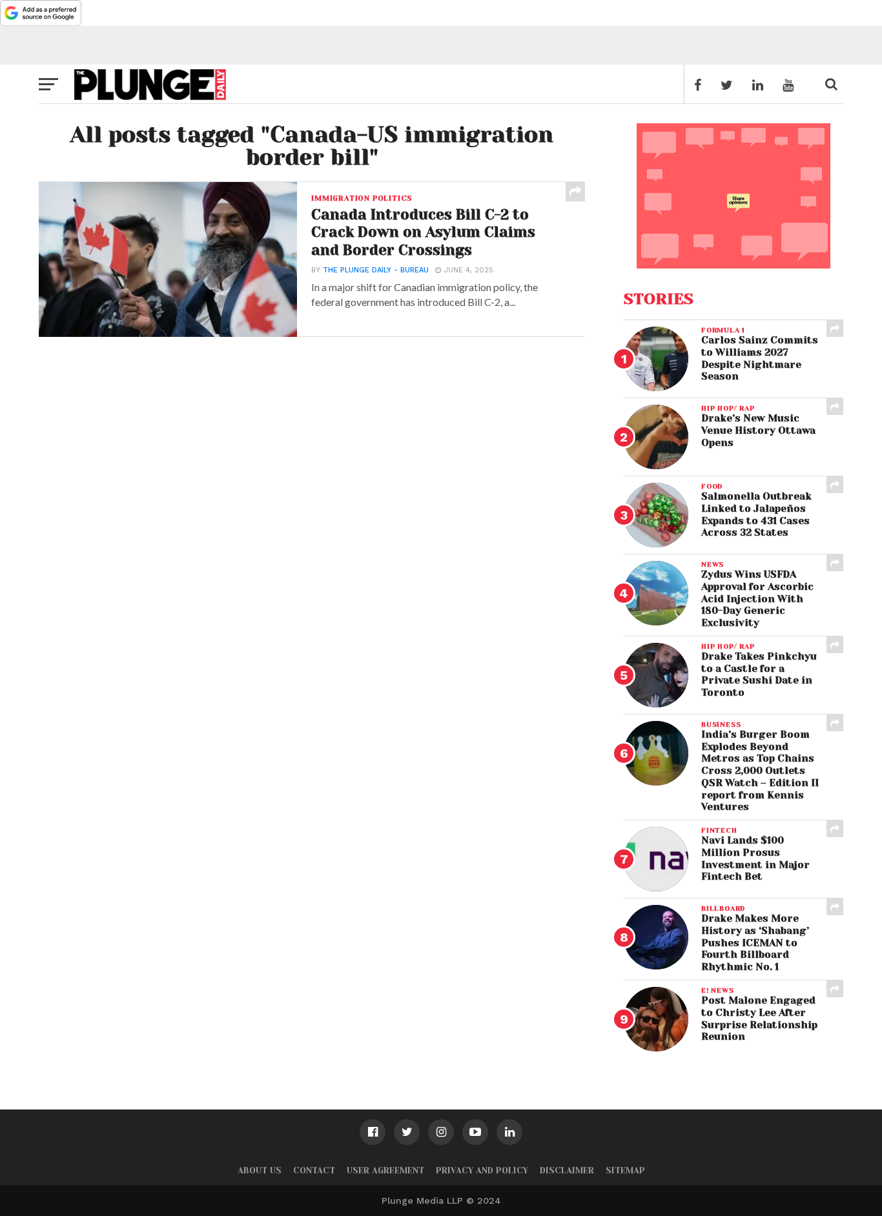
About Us (260, 1170)
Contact (314, 1170)
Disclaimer (567, 1170)
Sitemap (625, 1170)
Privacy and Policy (482, 1170)
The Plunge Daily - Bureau (376, 270)
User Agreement (385, 1170)
